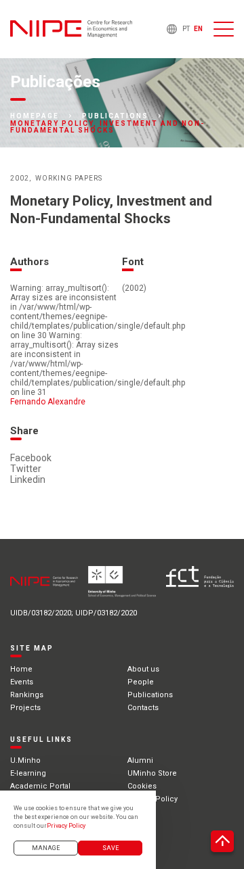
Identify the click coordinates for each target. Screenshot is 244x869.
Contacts (143, 707)
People (140, 682)
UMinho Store (152, 773)
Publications (115, 116)
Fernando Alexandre (47, 401)
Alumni (140, 760)
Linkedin (27, 479)
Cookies (142, 786)
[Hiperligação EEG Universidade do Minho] (122, 586)
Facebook (31, 457)
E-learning (28, 773)
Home (21, 669)
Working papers (68, 178)
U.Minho (25, 760)
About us (143, 669)
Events (21, 682)
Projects (25, 707)
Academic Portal (40, 786)
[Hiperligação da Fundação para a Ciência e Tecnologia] (200, 586)
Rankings (26, 694)
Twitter (25, 468)
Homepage (34, 116)
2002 (19, 178)
